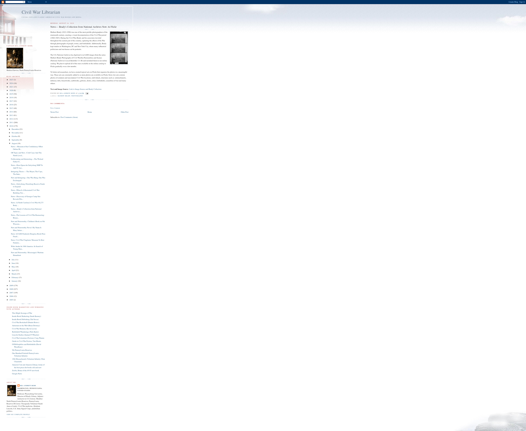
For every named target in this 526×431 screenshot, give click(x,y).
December (15, 129)
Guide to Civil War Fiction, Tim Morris (26, 341)
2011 (11, 122)
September (16, 140)
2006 (11, 296)
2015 (11, 108)
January (15, 281)
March (14, 274)
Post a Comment (55, 108)
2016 (11, 104)
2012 (11, 119)
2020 (11, 90)
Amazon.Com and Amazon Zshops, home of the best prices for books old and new (28, 366)
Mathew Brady (64, 96)
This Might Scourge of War (22, 313)
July (13, 259)
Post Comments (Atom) (69, 117)
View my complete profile (18, 414)
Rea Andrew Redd (28, 385)
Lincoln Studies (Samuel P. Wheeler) (25, 335)
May (13, 266)
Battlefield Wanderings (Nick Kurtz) (25, 332)
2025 (11, 79)
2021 (11, 87)
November (16, 132)
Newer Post (54, 112)
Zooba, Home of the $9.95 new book (25, 370)
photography (77, 96)
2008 (11, 289)
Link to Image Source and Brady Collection (85, 89)
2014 (11, 111)
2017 (11, 101)
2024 (11, 83)
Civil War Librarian (41, 12)
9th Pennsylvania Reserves (22, 350)
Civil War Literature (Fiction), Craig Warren (28, 338)
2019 (11, 94)
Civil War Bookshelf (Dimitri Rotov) (25, 322)
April (14, 270)
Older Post (124, 112)
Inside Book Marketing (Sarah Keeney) (26, 316)
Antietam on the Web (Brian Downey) (26, 325)
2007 (11, 292)
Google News (17, 373)
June (13, 263)
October (15, 136)
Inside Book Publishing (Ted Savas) (25, 319)
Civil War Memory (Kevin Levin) (24, 328)
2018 (11, 97)
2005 (11, 299)
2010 (11, 126)
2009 (11, 285)
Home (90, 112)
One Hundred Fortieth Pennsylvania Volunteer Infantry (25, 354)
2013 (11, 115)
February (15, 277)
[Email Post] (87, 93)
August (14, 143)
